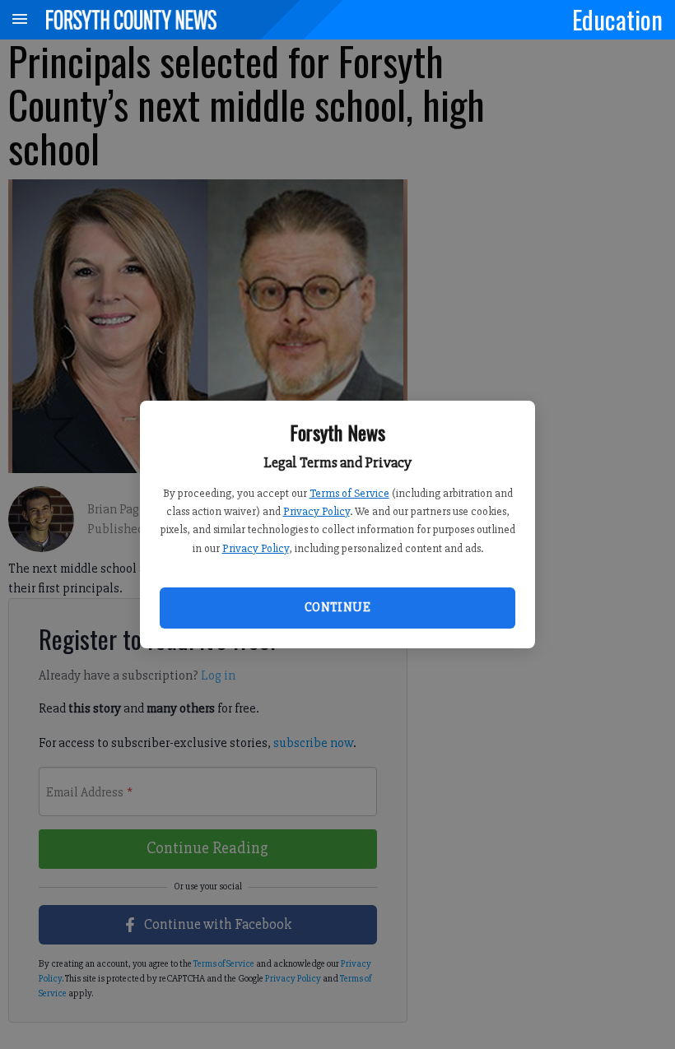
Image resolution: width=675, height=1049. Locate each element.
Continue (337, 607)
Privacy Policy (316, 511)
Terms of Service (349, 493)
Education (617, 19)
